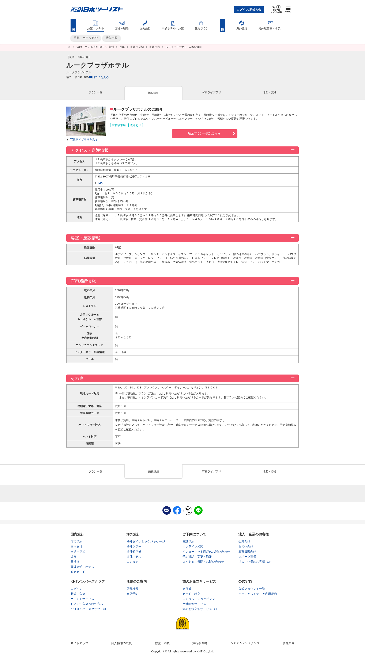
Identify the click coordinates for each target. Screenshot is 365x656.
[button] (249, 9)
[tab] (95, 93)
